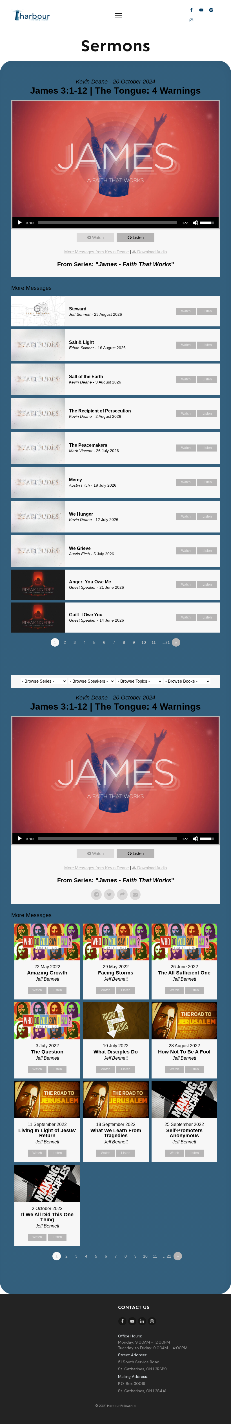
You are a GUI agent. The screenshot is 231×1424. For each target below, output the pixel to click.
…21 (165, 642)
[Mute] (195, 222)
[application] (115, 222)
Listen (138, 237)
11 (154, 642)
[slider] (107, 222)
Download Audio (152, 251)
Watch (98, 237)
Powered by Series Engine (199, 658)
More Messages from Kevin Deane (96, 251)
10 (143, 642)
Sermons (115, 45)
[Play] (20, 222)
